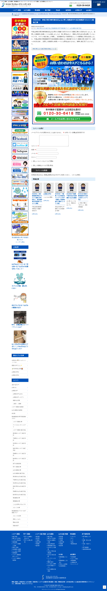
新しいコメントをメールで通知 (43, 161)
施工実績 (47, 10)
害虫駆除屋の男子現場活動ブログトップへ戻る (20, 240)
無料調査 (68, 10)
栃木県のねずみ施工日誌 (19, 494)
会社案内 (89, 10)
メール (34, 153)
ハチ (72, 540)
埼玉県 (37, 538)
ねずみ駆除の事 (17, 470)
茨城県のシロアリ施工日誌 (19, 454)
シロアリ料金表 (17, 540)
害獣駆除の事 (16, 501)
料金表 (58, 10)
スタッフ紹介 (74, 558)
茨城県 (37, 543)
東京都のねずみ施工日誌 (19, 476)
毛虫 (72, 542)
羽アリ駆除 (26, 534)
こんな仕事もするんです (19, 504)
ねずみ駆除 (27, 10)
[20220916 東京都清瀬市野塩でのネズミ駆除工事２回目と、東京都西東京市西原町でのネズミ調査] (37, 188)
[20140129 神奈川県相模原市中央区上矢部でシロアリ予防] (83, 188)
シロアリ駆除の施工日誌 (19, 430)
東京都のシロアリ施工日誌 (19, 434)
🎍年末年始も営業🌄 (17, 368)
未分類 (13, 413)
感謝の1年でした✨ (17, 365)
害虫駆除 (37, 10)
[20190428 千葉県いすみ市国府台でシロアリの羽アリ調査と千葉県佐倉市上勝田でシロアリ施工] (60, 188)
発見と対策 (15, 547)
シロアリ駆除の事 (17, 421)
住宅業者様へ (62, 566)
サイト (33, 157)
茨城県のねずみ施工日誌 (19, 491)
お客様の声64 (15, 372)
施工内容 (15, 536)
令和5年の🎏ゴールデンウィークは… (19, 361)
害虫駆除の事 (16, 497)
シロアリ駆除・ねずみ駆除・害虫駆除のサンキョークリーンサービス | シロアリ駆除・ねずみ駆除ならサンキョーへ (53, 577)
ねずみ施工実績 (63, 534)
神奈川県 (38, 542)
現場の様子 (16, 525)
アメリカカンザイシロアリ (19, 425)
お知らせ (14, 387)
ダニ (72, 538)
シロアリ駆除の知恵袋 (17, 407)
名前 (33, 149)
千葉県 (37, 540)
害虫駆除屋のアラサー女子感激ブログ (19, 511)
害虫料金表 (74, 543)
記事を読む (35, 214)
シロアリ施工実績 (40, 534)
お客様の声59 (47, 194)
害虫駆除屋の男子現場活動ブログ (60, 28)
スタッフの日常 (17, 516)
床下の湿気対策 (17, 463)
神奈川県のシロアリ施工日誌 (19, 449)
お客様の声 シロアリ (18, 397)
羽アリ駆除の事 (17, 466)
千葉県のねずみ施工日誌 (19, 479)
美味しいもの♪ (16, 519)
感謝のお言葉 (16, 400)
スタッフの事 (16, 507)
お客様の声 (78, 10)
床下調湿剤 (86, 547)
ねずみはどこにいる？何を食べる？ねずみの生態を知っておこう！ (20, 266)
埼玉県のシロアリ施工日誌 (19, 444)
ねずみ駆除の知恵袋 (17, 410)
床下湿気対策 (86, 534)
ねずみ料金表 (51, 543)
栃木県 (37, 545)
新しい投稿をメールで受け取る (43, 165)
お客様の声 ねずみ (18, 394)
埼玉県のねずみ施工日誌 (19, 483)
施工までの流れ (17, 538)
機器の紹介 (51, 562)
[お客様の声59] (48, 188)
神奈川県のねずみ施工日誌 (44, 28)
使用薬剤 (15, 553)
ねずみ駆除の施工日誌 (75, 28)
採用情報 (73, 560)
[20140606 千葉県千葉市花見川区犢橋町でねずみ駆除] (72, 188)
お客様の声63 (15, 375)
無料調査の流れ (52, 545)
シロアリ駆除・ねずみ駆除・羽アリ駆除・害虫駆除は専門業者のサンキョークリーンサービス (17, 4)
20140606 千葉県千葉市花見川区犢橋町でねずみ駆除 (72, 195)
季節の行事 (16, 522)
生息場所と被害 (17, 549)
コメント (35, 146)
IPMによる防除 (63, 564)
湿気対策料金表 (87, 549)
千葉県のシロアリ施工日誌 (19, 439)
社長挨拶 (73, 557)
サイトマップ (74, 564)
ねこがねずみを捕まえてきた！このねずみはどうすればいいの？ (20, 346)
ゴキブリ (73, 536)
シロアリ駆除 (17, 10)
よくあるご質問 (17, 551)
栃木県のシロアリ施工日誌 (19, 459)
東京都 (37, 536)
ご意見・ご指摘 (17, 403)
